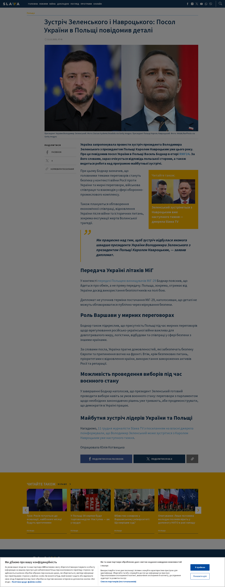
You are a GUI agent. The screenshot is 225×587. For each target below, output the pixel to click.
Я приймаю (200, 567)
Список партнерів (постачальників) (118, 581)
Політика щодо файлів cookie (26, 582)
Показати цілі (200, 576)
